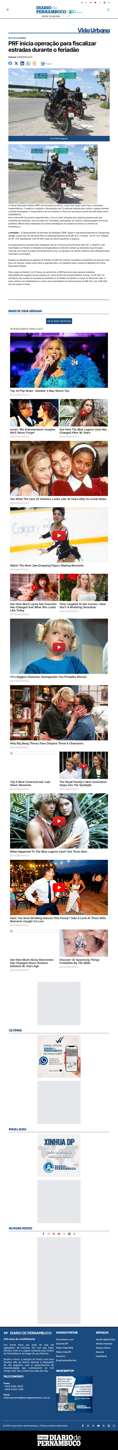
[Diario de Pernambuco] (59, 9)
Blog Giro (60, 1356)
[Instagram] (86, 2)
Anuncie (100, 1352)
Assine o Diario (103, 1348)
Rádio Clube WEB (64, 1348)
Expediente (101, 1356)
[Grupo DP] (59, 1440)
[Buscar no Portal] (108, 10)
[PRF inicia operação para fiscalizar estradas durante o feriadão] (10, 63)
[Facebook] (83, 2)
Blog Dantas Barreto (66, 1360)
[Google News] (104, 2)
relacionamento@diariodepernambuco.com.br (27, 1397)
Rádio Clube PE (63, 1352)
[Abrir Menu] (8, 10)
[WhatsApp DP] (109, 2)
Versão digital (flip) (105, 1339)
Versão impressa (104, 1343)
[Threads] (100, 2)
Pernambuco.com (65, 1339)
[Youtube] (95, 2)
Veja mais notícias (59, 321)
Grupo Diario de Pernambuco (25, 1425)
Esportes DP (62, 1343)
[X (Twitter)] (91, 2)
